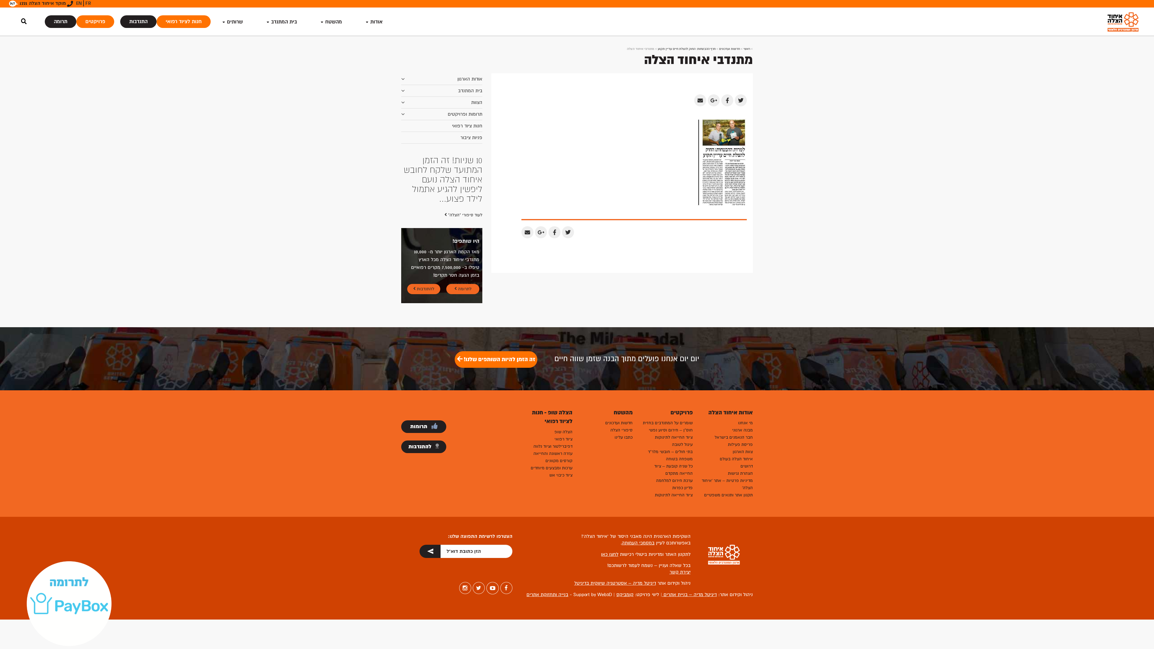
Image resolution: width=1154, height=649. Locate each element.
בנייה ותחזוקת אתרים (547, 595)
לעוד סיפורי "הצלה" (464, 215)
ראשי (746, 49)
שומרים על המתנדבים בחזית (668, 422)
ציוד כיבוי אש (560, 475)
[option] (441, 180)
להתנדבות (425, 288)
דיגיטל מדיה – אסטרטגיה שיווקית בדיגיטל (615, 583)
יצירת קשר (680, 572)
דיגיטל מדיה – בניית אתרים (689, 595)
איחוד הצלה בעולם (736, 459)
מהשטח (333, 22)
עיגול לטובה (682, 444)
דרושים (746, 466)
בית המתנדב (470, 91)
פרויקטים (95, 21)
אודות (376, 22)
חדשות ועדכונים (729, 49)
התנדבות (138, 21)
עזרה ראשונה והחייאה (552, 453)
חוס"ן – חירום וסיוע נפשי (671, 430)
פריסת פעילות (740, 444)
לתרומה (464, 288)
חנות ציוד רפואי (467, 126)
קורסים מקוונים (558, 460)
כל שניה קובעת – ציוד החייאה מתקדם (673, 470)
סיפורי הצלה (621, 430)
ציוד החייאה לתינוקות (674, 437)
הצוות (476, 102)
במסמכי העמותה (638, 543)
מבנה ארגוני (742, 430)
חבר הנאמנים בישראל (734, 437)
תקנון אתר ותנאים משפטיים (728, 495)
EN (79, 3)
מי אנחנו (745, 422)
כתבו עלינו (624, 437)
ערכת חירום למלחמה (674, 480)
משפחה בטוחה (679, 459)
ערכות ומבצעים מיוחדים (551, 468)
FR (88, 3)
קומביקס (624, 595)
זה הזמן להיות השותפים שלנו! (499, 359)
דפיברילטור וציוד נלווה (552, 446)
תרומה (60, 21)
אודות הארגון (469, 79)
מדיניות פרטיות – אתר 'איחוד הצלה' (727, 484)
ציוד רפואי (563, 439)
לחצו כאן (609, 554)
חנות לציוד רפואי (184, 21)
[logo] (1123, 21)
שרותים (235, 22)
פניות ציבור (471, 138)
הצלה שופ (563, 431)
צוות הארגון (743, 451)
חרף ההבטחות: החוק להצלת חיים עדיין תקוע (687, 49)
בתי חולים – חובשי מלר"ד (670, 451)
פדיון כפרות (682, 487)
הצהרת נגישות (740, 473)
